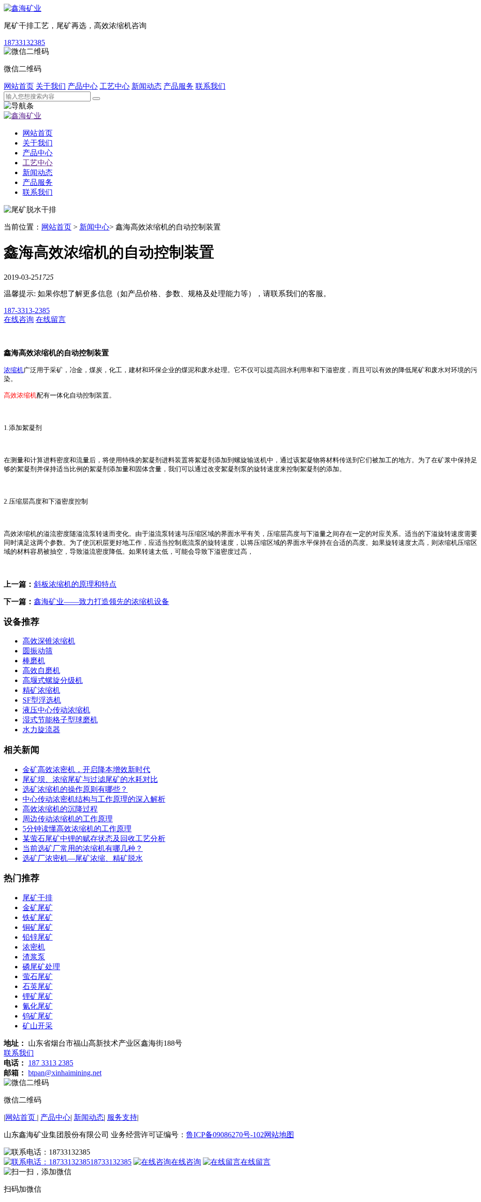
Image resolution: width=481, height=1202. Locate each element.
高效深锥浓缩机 (49, 641)
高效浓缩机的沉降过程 (60, 809)
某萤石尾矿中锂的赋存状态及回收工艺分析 (94, 838)
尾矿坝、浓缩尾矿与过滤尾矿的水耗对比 (90, 779)
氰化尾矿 (38, 1006)
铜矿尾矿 (38, 927)
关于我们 (51, 86)
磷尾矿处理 (41, 967)
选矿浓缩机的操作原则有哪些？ (75, 789)
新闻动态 (147, 86)
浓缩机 (13, 370)
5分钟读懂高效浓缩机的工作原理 (77, 829)
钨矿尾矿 (38, 1016)
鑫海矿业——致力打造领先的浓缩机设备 (101, 601)
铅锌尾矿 (38, 937)
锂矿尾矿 (38, 996)
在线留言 (255, 1162)
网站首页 (19, 86)
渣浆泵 (34, 957)
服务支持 (122, 1117)
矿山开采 (38, 1026)
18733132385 (24, 42)
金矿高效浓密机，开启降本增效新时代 (86, 769)
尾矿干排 (38, 898)
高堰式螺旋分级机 (53, 680)
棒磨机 (34, 661)
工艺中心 (115, 86)
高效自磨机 (41, 670)
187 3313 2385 (50, 1063)
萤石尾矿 (38, 976)
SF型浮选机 (42, 700)
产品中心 (83, 86)
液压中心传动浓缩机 (56, 710)
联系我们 (210, 86)
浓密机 (34, 947)
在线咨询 (186, 1162)
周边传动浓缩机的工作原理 (68, 819)
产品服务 (178, 86)
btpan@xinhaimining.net (64, 1073)
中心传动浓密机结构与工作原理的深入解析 (94, 799)
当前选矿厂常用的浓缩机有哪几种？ (83, 848)
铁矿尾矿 (38, 917)
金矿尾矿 (38, 907)
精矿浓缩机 (41, 690)
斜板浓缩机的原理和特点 (75, 584)
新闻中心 (94, 227)
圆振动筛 (38, 651)
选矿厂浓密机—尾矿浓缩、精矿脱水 (83, 858)
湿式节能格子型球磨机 (60, 720)
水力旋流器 (41, 730)
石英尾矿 (38, 986)
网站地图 (279, 1135)
